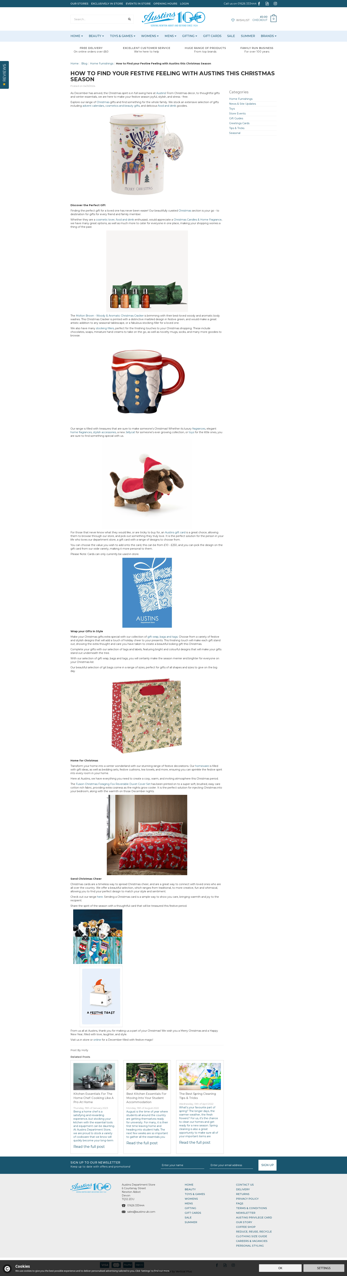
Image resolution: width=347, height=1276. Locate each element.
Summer (191, 1222)
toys (191, 432)
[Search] (129, 19)
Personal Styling (250, 1245)
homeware (202, 766)
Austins (161, 93)
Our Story (244, 1222)
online (97, 1039)
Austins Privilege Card (254, 1217)
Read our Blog (267, 3)
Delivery (243, 1189)
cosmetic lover (105, 219)
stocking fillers (105, 328)
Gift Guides (236, 118)
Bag (272, 18)
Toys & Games (195, 1194)
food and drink (167, 105)
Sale (188, 1217)
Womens (191, 1198)
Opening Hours (165, 3)
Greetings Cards (239, 123)
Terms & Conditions (251, 1208)
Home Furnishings (240, 99)
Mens (189, 1203)
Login (184, 3)
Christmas (103, 102)
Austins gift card (175, 532)
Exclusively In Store (107, 3)
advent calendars (93, 105)
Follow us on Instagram (275, 3)
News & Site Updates (242, 103)
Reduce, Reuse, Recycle (254, 1231)
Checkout (259, 20)
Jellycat (130, 432)
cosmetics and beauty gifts (122, 105)
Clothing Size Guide (251, 1236)
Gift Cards (193, 1212)
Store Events (237, 113)
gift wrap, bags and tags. (162, 636)
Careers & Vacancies (251, 1241)
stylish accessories (104, 432)
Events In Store (138, 3)
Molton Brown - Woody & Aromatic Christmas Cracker (110, 315)
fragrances (198, 428)
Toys (232, 108)
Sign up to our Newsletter (100, 1164)
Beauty (190, 1189)
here (100, 896)
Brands (267, 36)
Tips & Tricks (236, 128)
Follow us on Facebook (259, 3)
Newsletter (245, 1212)
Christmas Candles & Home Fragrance (198, 219)
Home (189, 1184)
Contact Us (245, 1184)
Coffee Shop (246, 1227)
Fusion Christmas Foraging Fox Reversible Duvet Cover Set (113, 784)
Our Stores (79, 3)
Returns (242, 1194)
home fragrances (81, 432)
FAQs (239, 1203)
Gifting (190, 1208)
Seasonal (234, 133)
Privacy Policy (247, 1198)
